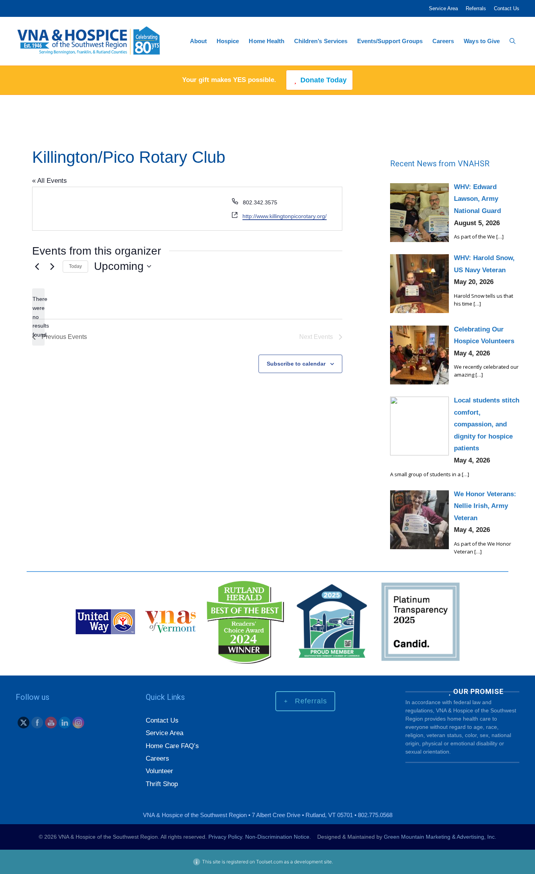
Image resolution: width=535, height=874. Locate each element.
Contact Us (506, 8)
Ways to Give (482, 41)
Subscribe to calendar (296, 364)
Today (75, 266)
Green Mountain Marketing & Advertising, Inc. (440, 837)
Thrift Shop (162, 784)
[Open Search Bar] (512, 41)
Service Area (443, 8)
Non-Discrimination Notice (277, 837)
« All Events (49, 180)
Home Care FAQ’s (172, 746)
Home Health (266, 41)
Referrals (476, 8)
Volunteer (159, 771)
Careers (443, 41)
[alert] (38, 316)
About (198, 41)
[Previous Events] (37, 266)
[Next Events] (52, 266)
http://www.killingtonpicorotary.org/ (284, 216)
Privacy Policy (225, 837)
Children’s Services (320, 41)
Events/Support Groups (390, 41)
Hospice (228, 41)
